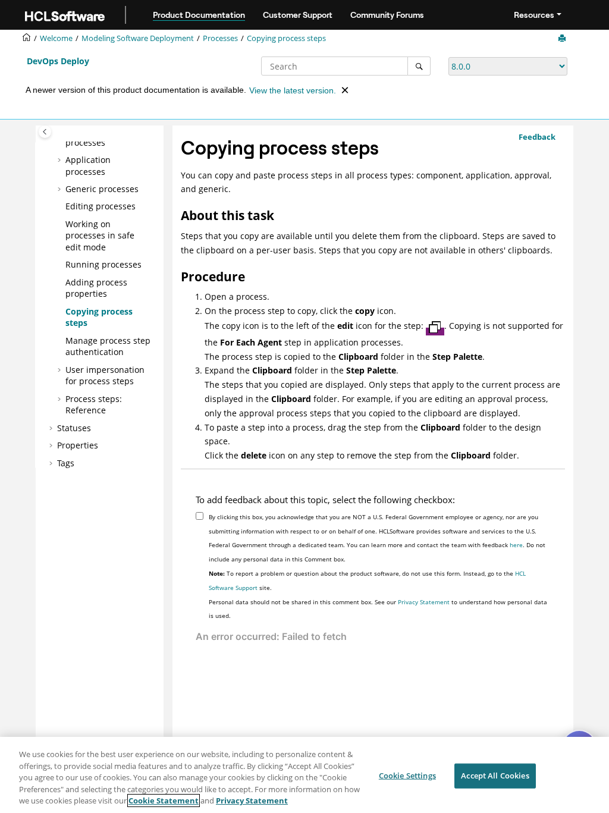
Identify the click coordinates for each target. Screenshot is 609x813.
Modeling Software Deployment (137, 38)
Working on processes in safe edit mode (99, 235)
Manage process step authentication (107, 346)
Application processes (88, 165)
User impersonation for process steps (105, 375)
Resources (534, 15)
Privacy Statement (424, 602)
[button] (60, 160)
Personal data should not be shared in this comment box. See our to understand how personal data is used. (378, 609)
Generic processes (102, 188)
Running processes (103, 264)
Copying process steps (286, 38)
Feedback (537, 136)
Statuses (74, 428)
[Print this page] (563, 38)
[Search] (419, 66)
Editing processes (100, 206)
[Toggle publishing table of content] (45, 131)
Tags (65, 463)
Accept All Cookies (495, 775)
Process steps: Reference (93, 404)
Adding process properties (96, 288)
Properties (77, 445)
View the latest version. (292, 90)
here (516, 545)
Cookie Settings (407, 775)
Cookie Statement (163, 800)
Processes (220, 38)
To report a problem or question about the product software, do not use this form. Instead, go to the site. (367, 580)
